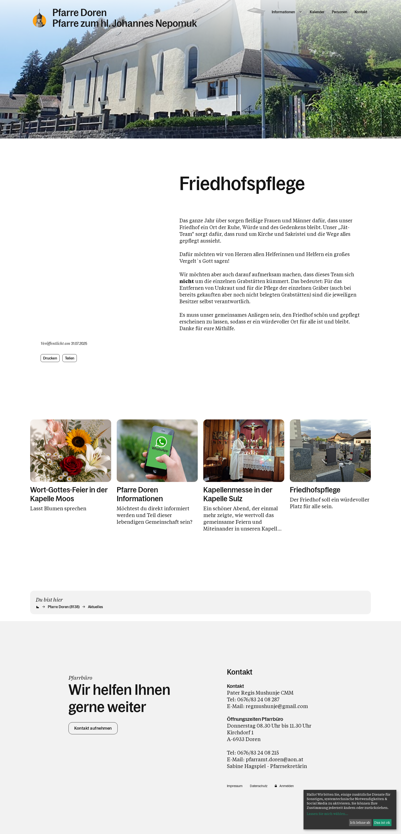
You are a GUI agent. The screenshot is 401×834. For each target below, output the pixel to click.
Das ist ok (382, 822)
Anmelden (286, 786)
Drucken (50, 358)
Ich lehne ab (360, 822)
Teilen (69, 358)
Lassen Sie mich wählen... (327, 813)
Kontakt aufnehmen (93, 728)
